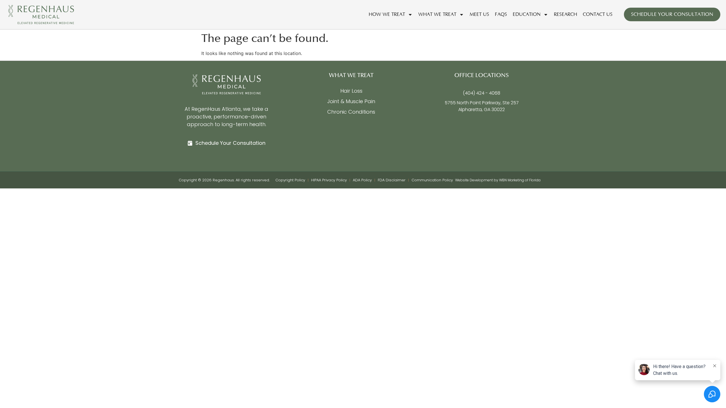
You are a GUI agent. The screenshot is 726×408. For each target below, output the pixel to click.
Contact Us (598, 14)
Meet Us (479, 14)
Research (565, 14)
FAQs (501, 14)
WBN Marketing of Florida (520, 180)
